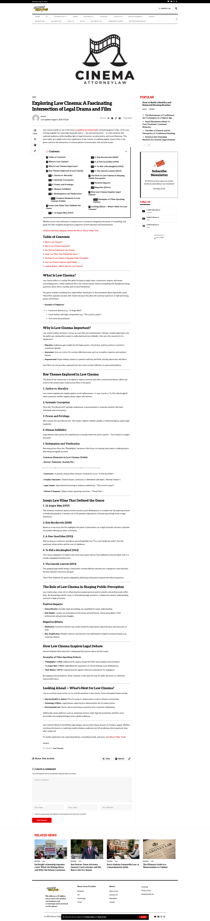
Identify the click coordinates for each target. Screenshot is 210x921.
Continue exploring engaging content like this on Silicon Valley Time (70, 231)
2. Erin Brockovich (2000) (106, 157)
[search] (176, 8)
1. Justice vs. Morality (62, 175)
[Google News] (171, 1)
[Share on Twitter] (108, 118)
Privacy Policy (89, 917)
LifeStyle (151, 109)
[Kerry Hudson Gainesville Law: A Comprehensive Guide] (123, 849)
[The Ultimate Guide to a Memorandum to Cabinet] (159, 849)
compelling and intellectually (86, 130)
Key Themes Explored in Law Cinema (65, 171)
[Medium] (159, 226)
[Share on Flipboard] (112, 118)
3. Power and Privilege (62, 184)
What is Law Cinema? (53, 242)
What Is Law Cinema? (59, 162)
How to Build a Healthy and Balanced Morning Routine (156, 103)
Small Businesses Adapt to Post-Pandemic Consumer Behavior (156, 124)
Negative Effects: (103, 187)
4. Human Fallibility (61, 189)
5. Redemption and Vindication (67, 194)
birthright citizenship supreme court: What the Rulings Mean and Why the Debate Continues (50, 867)
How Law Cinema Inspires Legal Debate (104, 193)
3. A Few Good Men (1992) (107, 162)
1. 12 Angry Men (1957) (62, 213)
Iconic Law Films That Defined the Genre (63, 206)
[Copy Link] (116, 118)
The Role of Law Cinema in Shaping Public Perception (106, 176)
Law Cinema (58, 748)
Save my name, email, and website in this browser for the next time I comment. (60, 814)
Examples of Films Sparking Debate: (109, 200)
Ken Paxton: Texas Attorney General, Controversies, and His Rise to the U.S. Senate (86, 867)
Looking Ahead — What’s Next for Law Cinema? (107, 208)
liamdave (37, 861)
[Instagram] (174, 1)
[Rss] (176, 1)
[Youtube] (159, 211)
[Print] (119, 118)
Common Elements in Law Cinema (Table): (65, 199)
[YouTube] (168, 1)
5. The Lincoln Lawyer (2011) (108, 171)
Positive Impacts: (103, 183)
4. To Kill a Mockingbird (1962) (109, 166)
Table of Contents (57, 157)
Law (34, 97)
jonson (43, 116)
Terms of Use (102, 917)
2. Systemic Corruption (63, 180)
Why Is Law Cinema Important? (63, 166)
